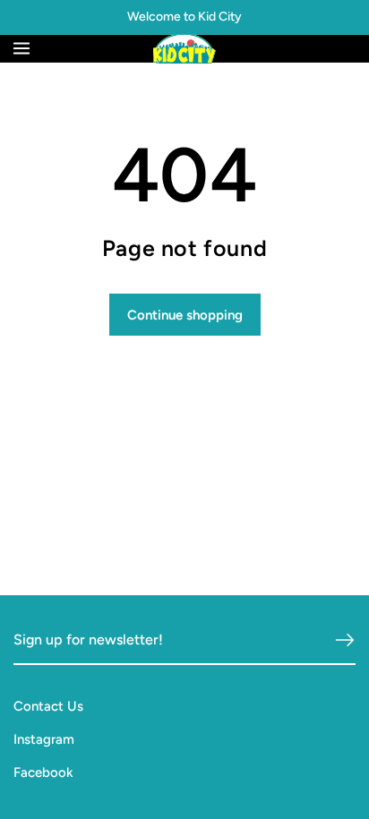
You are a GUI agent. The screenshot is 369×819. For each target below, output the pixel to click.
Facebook (43, 772)
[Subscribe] (345, 639)
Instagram (43, 739)
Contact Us (48, 706)
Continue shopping (185, 315)
